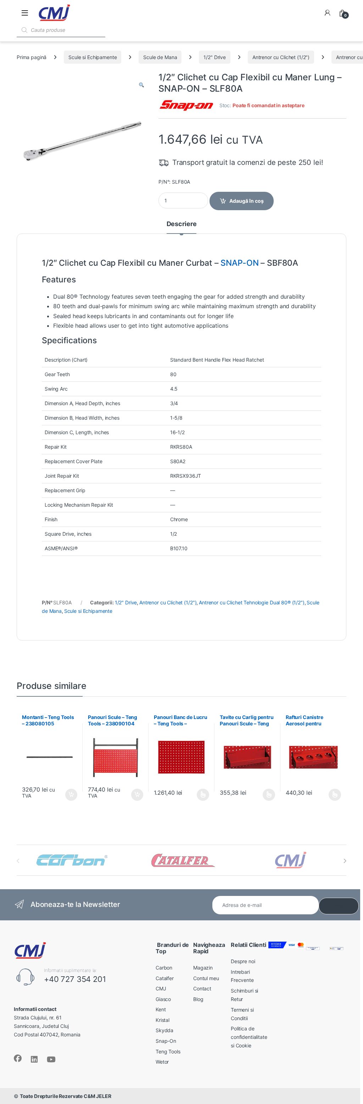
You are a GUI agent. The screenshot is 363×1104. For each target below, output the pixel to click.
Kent (161, 1009)
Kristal (162, 1020)
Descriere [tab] (182, 224)
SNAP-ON (239, 263)
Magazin (203, 968)
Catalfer (165, 978)
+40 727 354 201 (75, 979)
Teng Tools (168, 1051)
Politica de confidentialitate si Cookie (249, 1036)
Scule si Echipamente (92, 57)
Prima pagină (31, 57)
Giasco (163, 999)
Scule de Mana (160, 57)
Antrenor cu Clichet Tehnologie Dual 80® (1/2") (252, 602)
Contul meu (206, 978)
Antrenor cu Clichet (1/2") (280, 57)
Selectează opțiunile (196, 795)
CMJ (161, 988)
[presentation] (344, 860)
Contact (202, 988)
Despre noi (243, 961)
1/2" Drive (214, 57)
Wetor (162, 1062)
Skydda (164, 1030)
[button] (141, 85)
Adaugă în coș (246, 201)
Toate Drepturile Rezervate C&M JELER (65, 1096)
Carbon (164, 968)
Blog (198, 999)
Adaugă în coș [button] (68, 795)
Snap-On (166, 1041)
